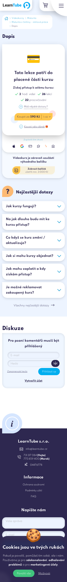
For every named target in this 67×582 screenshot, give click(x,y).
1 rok (45, 117)
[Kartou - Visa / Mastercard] (30, 146)
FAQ (33, 496)
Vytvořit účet (33, 380)
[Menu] (59, 8)
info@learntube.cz (36, 449)
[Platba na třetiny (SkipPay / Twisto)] (45, 146)
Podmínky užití (33, 490)
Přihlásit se (49, 371)
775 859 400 (36, 459)
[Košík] (45, 5)
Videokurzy (18, 18)
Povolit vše (24, 573)
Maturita (31, 18)
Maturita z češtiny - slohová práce (30, 22)
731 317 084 (35, 455)
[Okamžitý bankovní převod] (38, 146)
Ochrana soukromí (33, 484)
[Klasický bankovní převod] (53, 146)
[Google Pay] (22, 146)
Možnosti (44, 573)
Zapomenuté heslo (17, 371)
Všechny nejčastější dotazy (31, 305)
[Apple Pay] (13, 146)
